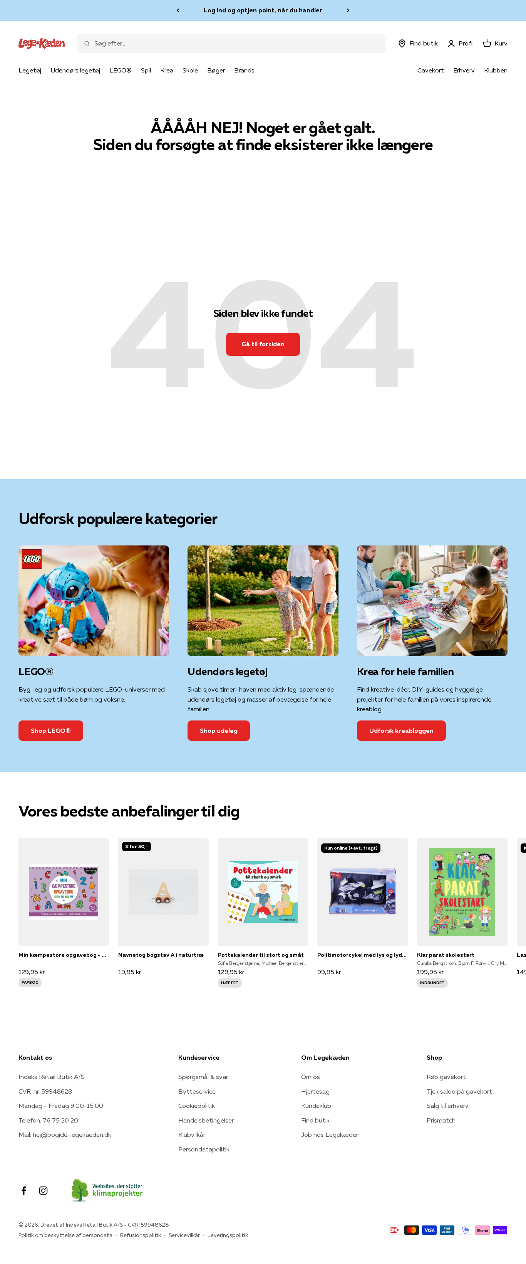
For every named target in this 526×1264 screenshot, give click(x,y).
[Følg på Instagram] (43, 1190)
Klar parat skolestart (445, 954)
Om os (310, 1077)
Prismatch (441, 1120)
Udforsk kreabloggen (401, 730)
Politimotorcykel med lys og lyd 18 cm (362, 954)
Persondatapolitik (203, 1149)
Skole (190, 70)
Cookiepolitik (196, 1105)
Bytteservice (197, 1091)
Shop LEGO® (51, 730)
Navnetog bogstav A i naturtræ (161, 954)
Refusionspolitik (140, 1235)
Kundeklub (316, 1105)
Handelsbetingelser (206, 1120)
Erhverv (464, 70)
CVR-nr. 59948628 (45, 1091)
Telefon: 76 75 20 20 (48, 1120)
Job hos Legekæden (330, 1134)
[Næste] (348, 10)
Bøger (216, 70)
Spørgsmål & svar (203, 1077)
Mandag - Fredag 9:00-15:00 (60, 1105)
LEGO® (120, 70)
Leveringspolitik (228, 1235)
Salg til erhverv (448, 1105)
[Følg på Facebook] (23, 1190)
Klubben (496, 70)
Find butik (315, 1120)
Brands (244, 70)
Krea (166, 70)
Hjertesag (315, 1091)
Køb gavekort (446, 1077)
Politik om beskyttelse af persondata (65, 1235)
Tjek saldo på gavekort (459, 1091)
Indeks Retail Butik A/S (51, 1077)
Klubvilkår (191, 1134)
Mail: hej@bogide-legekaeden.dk (64, 1134)
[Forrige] (177, 10)
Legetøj (29, 70)
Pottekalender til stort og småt (261, 954)
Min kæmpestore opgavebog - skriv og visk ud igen (63, 954)
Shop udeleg (219, 730)
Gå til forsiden (263, 344)
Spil (146, 70)
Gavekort (430, 70)
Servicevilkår (184, 1235)
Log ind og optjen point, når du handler (263, 10)
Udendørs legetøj (75, 70)
